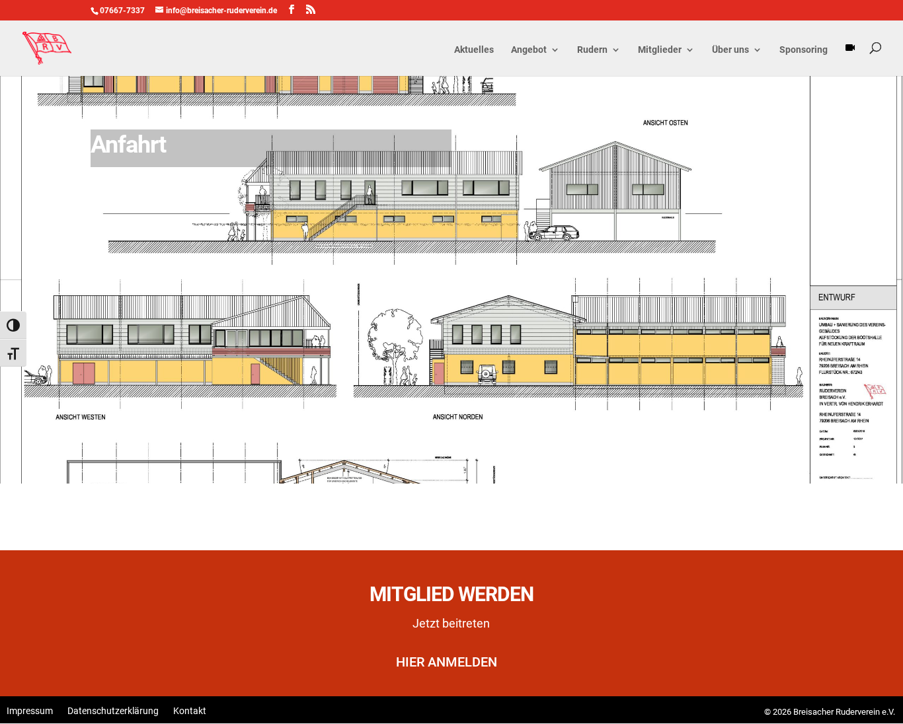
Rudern (592, 50)
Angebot (529, 50)
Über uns (730, 50)
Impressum (30, 711)
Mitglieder (660, 50)
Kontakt (189, 711)
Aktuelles (474, 50)
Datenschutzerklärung (113, 711)
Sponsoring (803, 50)
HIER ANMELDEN (446, 662)
